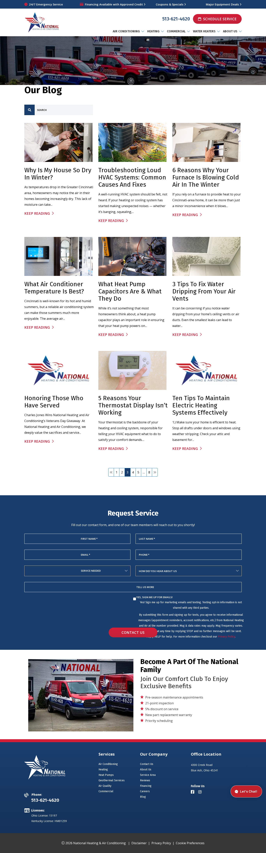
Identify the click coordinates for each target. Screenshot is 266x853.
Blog (143, 796)
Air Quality (105, 786)
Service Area (148, 775)
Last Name (147, 538)
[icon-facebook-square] (193, 792)
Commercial (106, 791)
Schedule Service (220, 19)
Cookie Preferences (190, 843)
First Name (89, 538)
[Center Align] (29, 110)
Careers (145, 791)
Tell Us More (145, 587)
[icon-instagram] (200, 792)
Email (85, 554)
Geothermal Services (112, 780)
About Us (145, 769)
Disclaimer (139, 843)
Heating (103, 769)
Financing (145, 786)
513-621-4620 (176, 19)
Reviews (145, 780)
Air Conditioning (108, 764)
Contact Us (133, 632)
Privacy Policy (226, 636)
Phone (144, 554)
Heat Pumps (106, 775)
